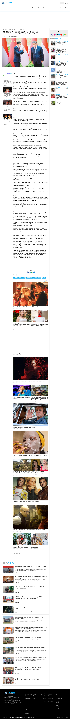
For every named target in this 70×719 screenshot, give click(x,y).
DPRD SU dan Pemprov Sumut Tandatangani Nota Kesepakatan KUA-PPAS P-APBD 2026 (29, 597)
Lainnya (64, 7)
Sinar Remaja (43, 698)
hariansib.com (61, 717)
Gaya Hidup (56, 7)
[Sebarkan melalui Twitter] (30, 272)
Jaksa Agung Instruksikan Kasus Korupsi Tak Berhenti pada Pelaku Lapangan (30, 587)
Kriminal (21, 7)
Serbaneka (50, 693)
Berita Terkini (50, 701)
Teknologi (58, 693)
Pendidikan (35, 697)
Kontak (34, 717)
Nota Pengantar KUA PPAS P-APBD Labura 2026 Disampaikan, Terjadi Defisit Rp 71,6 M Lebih (28, 668)
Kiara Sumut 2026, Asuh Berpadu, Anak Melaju (28, 637)
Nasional (27, 713)
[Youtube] (61, 35)
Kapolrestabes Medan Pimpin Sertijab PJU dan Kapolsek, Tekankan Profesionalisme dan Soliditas (61, 58)
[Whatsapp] (64, 35)
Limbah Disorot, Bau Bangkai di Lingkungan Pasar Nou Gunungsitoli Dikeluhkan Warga (62, 90)
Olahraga (43, 7)
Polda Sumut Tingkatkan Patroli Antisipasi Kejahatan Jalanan (30, 607)
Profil (57, 694)
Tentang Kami (4, 717)
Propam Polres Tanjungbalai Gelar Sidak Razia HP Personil (31, 657)
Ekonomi (34, 695)
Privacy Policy (22, 717)
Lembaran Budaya (44, 697)
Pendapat (58, 708)
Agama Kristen (43, 695)
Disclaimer (28, 717)
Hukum (34, 698)
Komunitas (58, 695)
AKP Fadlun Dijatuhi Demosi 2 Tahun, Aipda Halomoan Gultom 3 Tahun (30, 617)
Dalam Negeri (31, 7)
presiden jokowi (29, 277)
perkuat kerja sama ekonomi (19, 277)
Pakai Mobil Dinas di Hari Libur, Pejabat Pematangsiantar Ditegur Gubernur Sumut (61, 51)
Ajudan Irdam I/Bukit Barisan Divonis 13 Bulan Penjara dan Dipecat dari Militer (61, 43)
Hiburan (47, 7)
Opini (49, 695)
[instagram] (55, 35)
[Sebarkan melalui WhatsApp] (32, 272)
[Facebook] (52, 35)
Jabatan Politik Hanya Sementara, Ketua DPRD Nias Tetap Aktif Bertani (62, 76)
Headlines (8, 7)
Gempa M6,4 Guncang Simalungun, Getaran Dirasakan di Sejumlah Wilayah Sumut (60, 70)
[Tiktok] (57, 35)
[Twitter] (59, 35)
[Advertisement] (35, 19)
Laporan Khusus (59, 698)
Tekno (26, 709)
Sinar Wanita (43, 701)
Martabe (25, 7)
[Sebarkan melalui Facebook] (28, 272)
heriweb (66, 717)
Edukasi (51, 7)
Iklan (31, 717)
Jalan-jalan (58, 706)
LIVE (62, 3)
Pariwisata (43, 699)
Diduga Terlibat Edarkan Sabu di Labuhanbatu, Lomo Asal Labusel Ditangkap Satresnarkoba (31, 628)
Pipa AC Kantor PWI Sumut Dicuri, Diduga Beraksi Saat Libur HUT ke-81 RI (30, 648)
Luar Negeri (37, 7)
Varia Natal (58, 701)
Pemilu (57, 699)
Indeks (7, 9)
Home (4, 7)
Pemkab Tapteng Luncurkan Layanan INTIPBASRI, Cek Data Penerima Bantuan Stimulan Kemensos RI (61, 64)
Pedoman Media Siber (16, 717)
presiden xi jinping (37, 277)
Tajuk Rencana (51, 697)
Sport (61, 7)
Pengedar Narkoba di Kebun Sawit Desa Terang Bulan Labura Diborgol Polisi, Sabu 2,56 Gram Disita (30, 678)
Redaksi (4, 36)
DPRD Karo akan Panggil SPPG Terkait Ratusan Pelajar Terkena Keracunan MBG (61, 97)
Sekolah (34, 699)
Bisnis (26, 710)
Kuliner (57, 697)
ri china (43, 277)
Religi (26, 712)
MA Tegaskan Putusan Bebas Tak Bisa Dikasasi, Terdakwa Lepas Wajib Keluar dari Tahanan (31, 577)
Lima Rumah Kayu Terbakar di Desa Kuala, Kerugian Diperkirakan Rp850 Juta (61, 83)
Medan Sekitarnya (14, 7)
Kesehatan (50, 694)
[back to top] (68, 715)
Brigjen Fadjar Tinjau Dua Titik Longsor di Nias (61, 102)
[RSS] (66, 35)
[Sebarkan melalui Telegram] (34, 272)
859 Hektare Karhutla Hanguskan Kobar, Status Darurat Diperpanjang (30, 567)
